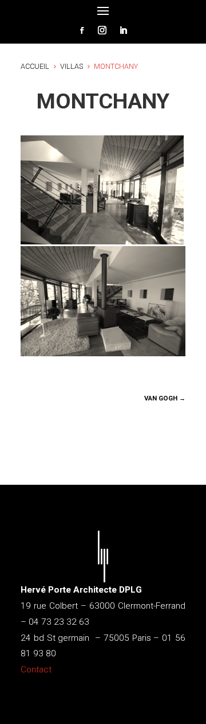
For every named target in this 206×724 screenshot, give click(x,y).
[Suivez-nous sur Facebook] (82, 30)
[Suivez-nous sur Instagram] (101, 30)
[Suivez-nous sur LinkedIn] (123, 30)
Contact (36, 669)
